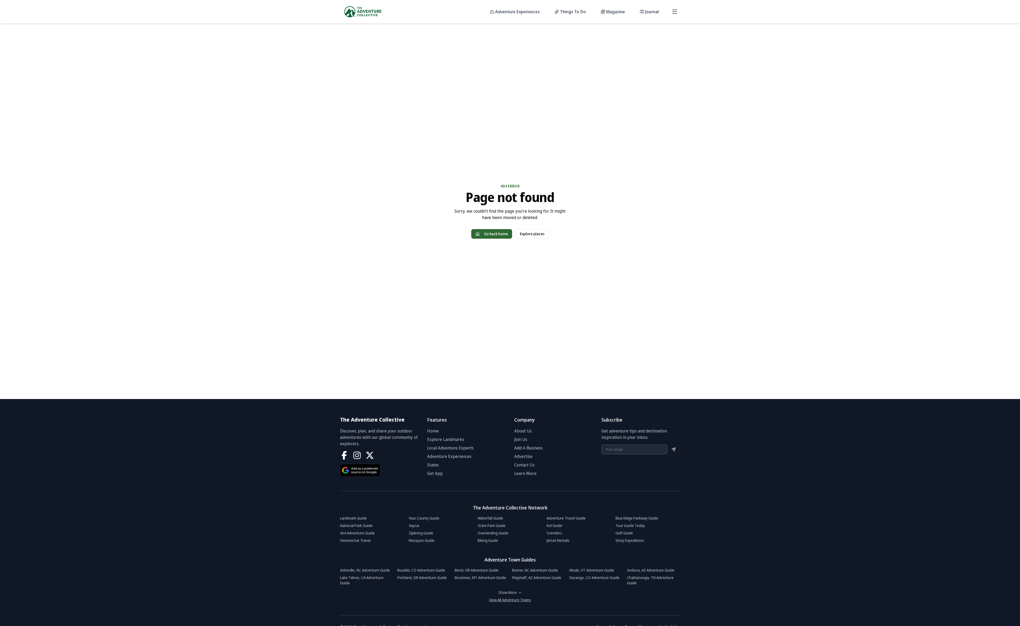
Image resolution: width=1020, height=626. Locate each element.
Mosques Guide (422, 540)
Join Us (520, 439)
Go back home (496, 233)
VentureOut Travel (355, 540)
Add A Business (528, 448)
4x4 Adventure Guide (357, 532)
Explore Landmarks (445, 439)
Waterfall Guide (490, 518)
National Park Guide (356, 525)
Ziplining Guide (421, 532)
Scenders (554, 532)
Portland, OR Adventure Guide (422, 577)
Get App (435, 473)
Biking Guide (488, 540)
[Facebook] (344, 455)
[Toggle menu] (674, 11)
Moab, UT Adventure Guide (592, 570)
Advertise (523, 456)
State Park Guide (491, 525)
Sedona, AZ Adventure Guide (650, 570)
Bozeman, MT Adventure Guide (480, 577)
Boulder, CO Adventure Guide (421, 570)
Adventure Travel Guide (566, 518)
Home (433, 431)
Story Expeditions (629, 540)
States (433, 465)
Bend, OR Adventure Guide (477, 570)
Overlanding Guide (493, 532)
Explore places (532, 233)
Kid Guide (554, 525)
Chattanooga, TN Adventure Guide (650, 580)
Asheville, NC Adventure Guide (365, 570)
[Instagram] (357, 455)
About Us (523, 431)
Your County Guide (424, 518)
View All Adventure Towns (510, 599)
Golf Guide (624, 532)
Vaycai (414, 525)
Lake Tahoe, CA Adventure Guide (362, 580)
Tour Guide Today (630, 525)
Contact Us (524, 465)
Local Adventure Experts (450, 448)
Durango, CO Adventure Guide (594, 577)
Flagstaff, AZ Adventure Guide (536, 577)
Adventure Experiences (449, 456)
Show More (507, 592)
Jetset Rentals (558, 540)
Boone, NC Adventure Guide (535, 570)
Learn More (525, 473)
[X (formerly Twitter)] (370, 455)
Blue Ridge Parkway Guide (636, 518)
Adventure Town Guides (510, 559)
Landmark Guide (353, 518)
